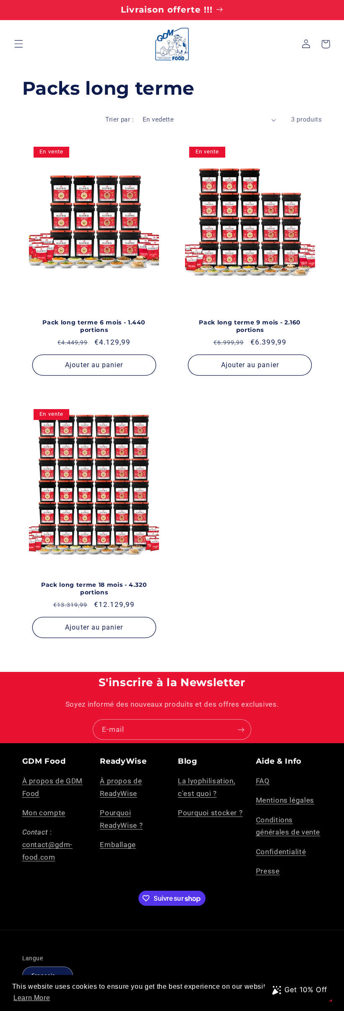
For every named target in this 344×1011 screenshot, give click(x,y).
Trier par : (119, 119)
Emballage (118, 844)
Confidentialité (281, 852)
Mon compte (43, 813)
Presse (268, 871)
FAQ (263, 781)
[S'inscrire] (241, 729)
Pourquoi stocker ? (210, 813)
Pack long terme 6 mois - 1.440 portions (94, 326)
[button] (18, 44)
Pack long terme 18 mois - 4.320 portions (94, 588)
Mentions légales (285, 800)
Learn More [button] (31, 997)
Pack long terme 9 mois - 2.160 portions (250, 326)
